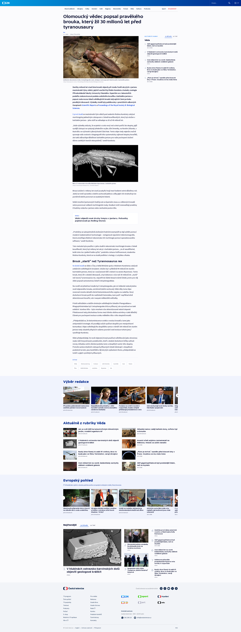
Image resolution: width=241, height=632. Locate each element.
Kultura (138, 9)
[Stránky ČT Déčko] (124, 602)
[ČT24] (6, 3)
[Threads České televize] (176, 588)
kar (64, 32)
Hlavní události (70, 9)
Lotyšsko (94, 368)
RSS (176, 628)
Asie (123, 364)
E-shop (65, 614)
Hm (111, 368)
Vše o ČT (66, 620)
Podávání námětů (96, 614)
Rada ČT (93, 608)
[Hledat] (229, 3)
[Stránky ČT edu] (161, 602)
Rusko (130, 364)
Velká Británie (84, 368)
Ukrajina (80, 9)
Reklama (93, 599)
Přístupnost (97, 628)
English (77, 628)
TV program (67, 596)
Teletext (66, 605)
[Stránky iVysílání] (163, 596)
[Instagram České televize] (161, 588)
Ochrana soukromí (87, 628)
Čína (75, 368)
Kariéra (92, 611)
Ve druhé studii (78, 265)
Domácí (94, 9)
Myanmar (103, 368)
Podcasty (147, 9)
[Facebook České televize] (164, 588)
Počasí (125, 9)
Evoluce (96, 364)
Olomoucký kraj (85, 364)
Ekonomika (117, 9)
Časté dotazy (94, 617)
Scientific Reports (89, 105)
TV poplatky (67, 602)
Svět (101, 9)
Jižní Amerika (105, 364)
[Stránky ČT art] (141, 602)
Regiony (108, 9)
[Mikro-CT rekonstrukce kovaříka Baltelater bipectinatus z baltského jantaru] (105, 163)
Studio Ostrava (95, 605)
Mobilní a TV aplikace (70, 617)
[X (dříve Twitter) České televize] (172, 588)
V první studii (78, 114)
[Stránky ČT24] (125, 596)
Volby (87, 9)
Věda (132, 9)
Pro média (93, 596)
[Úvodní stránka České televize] (73, 588)
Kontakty (93, 620)
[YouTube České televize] (168, 588)
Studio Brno (94, 602)
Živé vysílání (67, 599)
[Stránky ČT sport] (143, 596)
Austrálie (115, 364)
